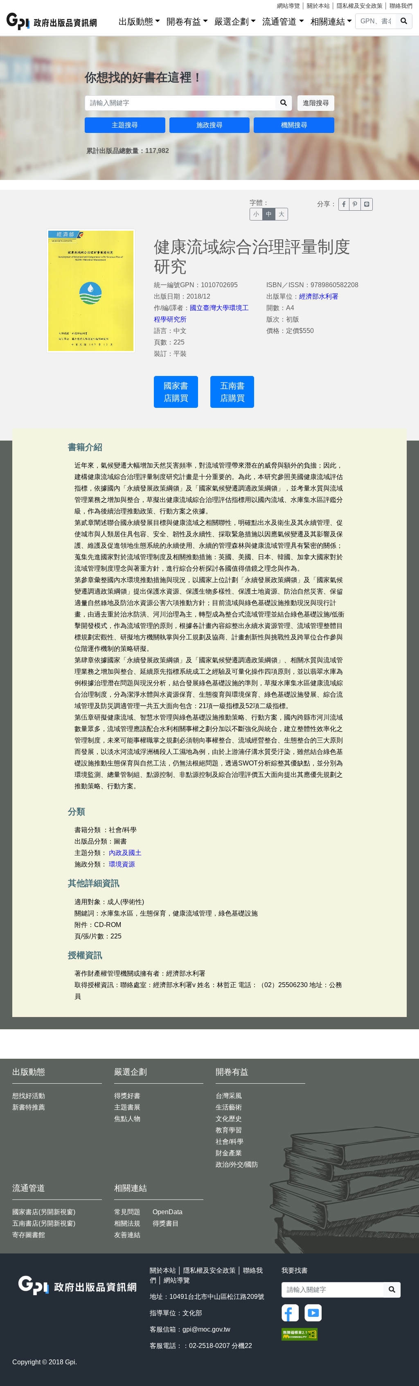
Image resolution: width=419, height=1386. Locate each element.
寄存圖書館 (28, 1234)
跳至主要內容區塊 (23, 4)
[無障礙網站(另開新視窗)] (300, 1333)
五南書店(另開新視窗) (43, 1223)
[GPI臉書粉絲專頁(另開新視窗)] (292, 1312)
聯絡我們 (401, 5)
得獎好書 (127, 1095)
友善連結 (127, 1234)
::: (109, 19)
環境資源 (122, 864)
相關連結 (328, 21)
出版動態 (136, 21)
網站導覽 (288, 5)
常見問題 (127, 1211)
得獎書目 (166, 1223)
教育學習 (229, 1130)
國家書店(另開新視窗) (43, 1211)
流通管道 (279, 21)
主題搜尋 (125, 125)
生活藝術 (229, 1107)
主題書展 (127, 1107)
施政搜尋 (209, 125)
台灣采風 (229, 1095)
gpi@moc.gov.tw (206, 1329)
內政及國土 (125, 852)
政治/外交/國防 (237, 1164)
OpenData (167, 1211)
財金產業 (229, 1153)
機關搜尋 (294, 125)
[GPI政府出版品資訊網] (52, 21)
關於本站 (318, 5)
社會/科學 (229, 1141)
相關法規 (127, 1223)
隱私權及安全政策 (360, 5)
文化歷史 (229, 1118)
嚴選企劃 (231, 21)
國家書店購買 (176, 392)
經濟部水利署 (318, 296)
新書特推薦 (28, 1107)
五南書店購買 (232, 392)
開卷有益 (184, 21)
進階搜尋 (316, 102)
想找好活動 (28, 1095)
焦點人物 (127, 1118)
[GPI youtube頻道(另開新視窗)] (315, 1312)
